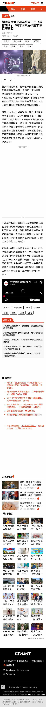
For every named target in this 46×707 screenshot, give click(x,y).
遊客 (13, 46)
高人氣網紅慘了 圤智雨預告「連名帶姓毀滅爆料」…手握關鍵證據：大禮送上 (25, 405)
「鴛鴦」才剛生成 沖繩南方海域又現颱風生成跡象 (23, 340)
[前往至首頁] (9, 3)
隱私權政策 (7, 702)
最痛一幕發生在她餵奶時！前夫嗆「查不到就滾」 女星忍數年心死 (23, 527)
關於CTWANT (10, 661)
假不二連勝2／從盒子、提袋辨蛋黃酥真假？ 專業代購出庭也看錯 (9, 542)
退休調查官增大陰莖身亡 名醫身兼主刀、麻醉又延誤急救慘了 (23, 603)
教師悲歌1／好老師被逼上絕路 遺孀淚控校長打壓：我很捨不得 (23, 633)
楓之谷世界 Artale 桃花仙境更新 (9, 557)
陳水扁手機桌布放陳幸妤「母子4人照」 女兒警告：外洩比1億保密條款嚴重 (9, 572)
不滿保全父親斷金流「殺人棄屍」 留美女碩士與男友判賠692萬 (22, 347)
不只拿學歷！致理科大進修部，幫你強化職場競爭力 (23, 414)
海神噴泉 (17, 41)
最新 (13, 9)
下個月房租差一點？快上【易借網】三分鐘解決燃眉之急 (37, 527)
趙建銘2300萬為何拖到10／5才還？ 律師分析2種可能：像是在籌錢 (23, 587)
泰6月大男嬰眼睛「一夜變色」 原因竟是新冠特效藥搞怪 (23, 327)
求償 (21, 46)
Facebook (10, 670)
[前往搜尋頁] (42, 3)
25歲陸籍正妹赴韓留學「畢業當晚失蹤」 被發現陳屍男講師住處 (9, 618)
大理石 (36, 41)
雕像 (27, 41)
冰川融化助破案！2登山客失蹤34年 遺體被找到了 (9, 587)
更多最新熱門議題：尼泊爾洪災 (21, 410)
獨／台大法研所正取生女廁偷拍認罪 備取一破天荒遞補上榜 (37, 587)
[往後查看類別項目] (40, 8)
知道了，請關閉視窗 (37, 694)
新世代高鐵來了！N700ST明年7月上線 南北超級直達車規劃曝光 (23, 618)
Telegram (10, 674)
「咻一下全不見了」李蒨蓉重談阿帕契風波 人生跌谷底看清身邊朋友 (9, 603)
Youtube (25, 670)
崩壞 (5, 46)
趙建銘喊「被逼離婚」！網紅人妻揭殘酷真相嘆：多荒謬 (37, 572)
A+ (5, 79)
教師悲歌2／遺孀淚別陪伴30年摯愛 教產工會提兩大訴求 (37, 618)
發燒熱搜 (10, 665)
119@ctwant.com (23, 428)
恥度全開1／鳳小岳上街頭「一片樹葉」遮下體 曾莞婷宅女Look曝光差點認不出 (37, 633)
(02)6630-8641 (28, 425)
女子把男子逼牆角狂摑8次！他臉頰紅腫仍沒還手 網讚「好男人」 (9, 633)
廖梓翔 (9, 33)
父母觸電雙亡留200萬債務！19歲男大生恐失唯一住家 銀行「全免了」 (9, 527)
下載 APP (35, 3)
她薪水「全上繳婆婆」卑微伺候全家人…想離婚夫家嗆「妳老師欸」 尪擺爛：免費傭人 (25, 385)
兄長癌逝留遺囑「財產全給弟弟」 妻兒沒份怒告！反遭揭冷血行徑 (23, 557)
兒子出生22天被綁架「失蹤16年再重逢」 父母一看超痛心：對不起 (26, 399)
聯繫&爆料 (23, 661)
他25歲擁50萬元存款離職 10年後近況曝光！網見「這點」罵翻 (25, 393)
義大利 (6, 41)
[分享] (3, 687)
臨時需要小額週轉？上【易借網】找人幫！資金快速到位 (23, 542)
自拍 (29, 46)
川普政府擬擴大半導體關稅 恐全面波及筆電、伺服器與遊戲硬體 (37, 603)
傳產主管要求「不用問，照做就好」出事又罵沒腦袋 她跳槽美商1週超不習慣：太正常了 (23, 572)
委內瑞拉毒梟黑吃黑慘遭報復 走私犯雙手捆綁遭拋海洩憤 (23, 333)
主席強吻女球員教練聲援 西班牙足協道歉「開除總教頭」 (22, 354)
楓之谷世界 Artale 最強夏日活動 (37, 557)
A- (11, 79)
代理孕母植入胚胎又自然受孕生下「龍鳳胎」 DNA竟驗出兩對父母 (37, 542)
